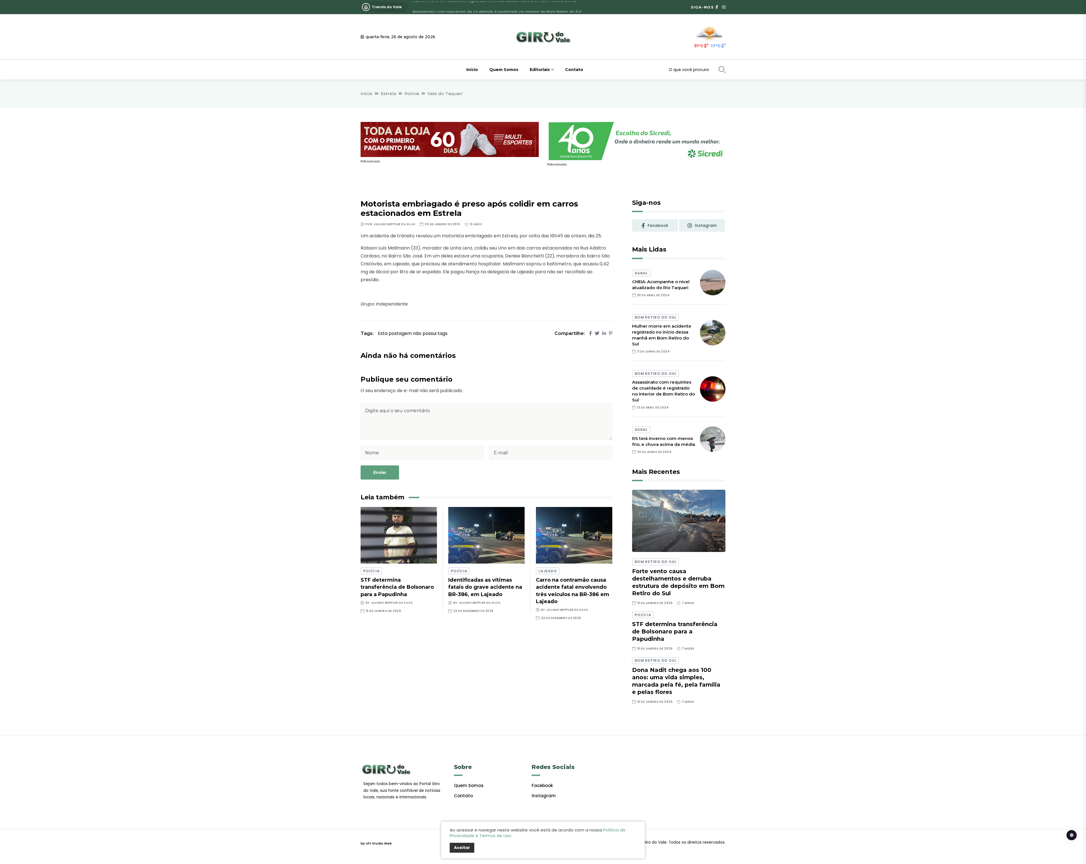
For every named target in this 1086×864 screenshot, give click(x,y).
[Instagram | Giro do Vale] (723, 7)
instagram (706, 225)
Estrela (388, 93)
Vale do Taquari (444, 93)
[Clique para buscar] (722, 69)
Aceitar (462, 847)
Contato (574, 69)
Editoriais (540, 69)
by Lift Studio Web (376, 843)
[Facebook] (590, 333)
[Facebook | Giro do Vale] (717, 7)
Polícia (411, 93)
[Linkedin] (604, 333)
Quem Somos (503, 69)
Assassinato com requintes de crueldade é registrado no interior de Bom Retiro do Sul (496, 7)
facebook (658, 225)
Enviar (379, 472)
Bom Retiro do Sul (655, 317)
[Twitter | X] (597, 333)
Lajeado (547, 571)
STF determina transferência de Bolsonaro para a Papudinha (397, 587)
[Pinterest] (610, 333)
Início (472, 69)
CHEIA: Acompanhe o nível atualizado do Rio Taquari (660, 284)
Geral (641, 273)
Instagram (544, 796)
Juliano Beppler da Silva (394, 224)
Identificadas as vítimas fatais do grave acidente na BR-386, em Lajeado (485, 587)
